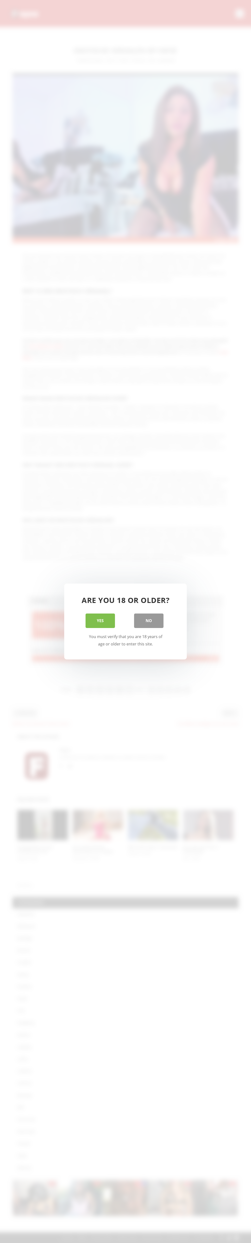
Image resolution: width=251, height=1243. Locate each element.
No (149, 620)
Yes (100, 620)
